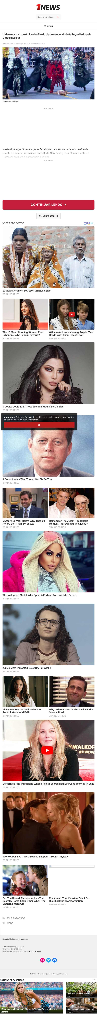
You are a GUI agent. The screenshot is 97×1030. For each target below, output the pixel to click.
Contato (6, 939)
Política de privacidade (19, 939)
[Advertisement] (48, 127)
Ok (39, 425)
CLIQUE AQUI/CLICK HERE (30, 951)
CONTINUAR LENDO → (48, 205)
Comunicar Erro (46, 216)
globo (10, 922)
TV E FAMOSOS (16, 918)
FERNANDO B (39, 43)
